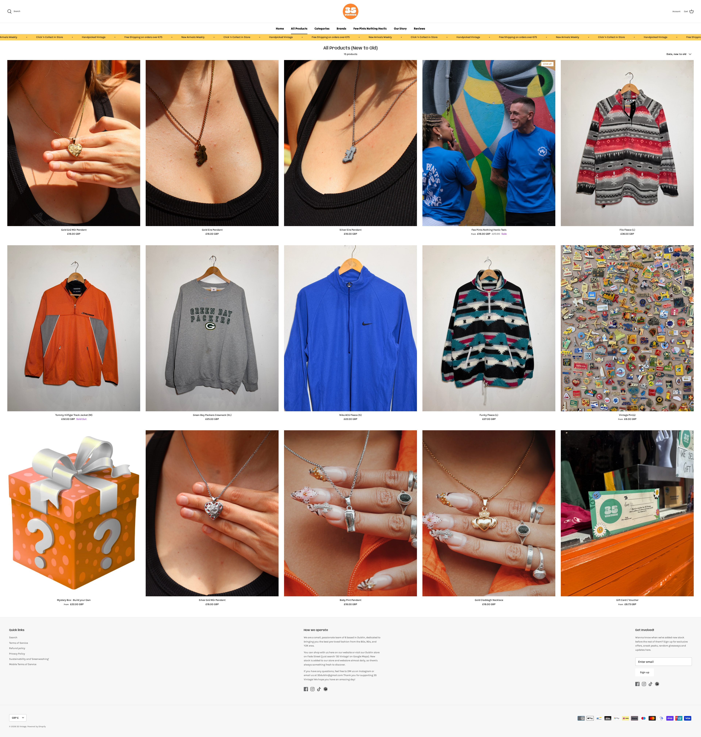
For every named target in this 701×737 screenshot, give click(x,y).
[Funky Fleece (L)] (488, 328)
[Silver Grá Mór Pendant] (212, 513)
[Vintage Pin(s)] (627, 328)
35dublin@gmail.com (330, 675)
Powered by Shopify (36, 726)
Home (280, 28)
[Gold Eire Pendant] (212, 143)
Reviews (419, 28)
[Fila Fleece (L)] (627, 143)
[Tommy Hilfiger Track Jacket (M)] (73, 328)
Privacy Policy (17, 653)
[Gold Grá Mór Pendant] (73, 143)
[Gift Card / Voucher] (627, 513)
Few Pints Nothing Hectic (370, 28)
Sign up (644, 672)
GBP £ (15, 717)
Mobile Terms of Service (22, 664)
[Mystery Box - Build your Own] (73, 513)
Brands (341, 28)
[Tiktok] (319, 689)
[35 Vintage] (350, 11)
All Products (299, 28)
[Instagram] (312, 689)
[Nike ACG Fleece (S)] (350, 328)
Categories (322, 28)
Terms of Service (18, 642)
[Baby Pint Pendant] (350, 513)
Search (13, 637)
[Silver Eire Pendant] (350, 143)
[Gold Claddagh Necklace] (488, 513)
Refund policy (17, 648)
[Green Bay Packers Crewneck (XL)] (212, 328)
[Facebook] (306, 689)
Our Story (400, 28)
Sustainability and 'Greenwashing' (29, 659)
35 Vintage (21, 726)
